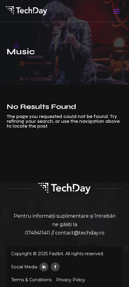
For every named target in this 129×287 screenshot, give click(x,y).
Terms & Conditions (31, 279)
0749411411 (37, 233)
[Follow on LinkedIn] (43, 266)
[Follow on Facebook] (55, 266)
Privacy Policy (70, 279)
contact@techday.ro (79, 233)
